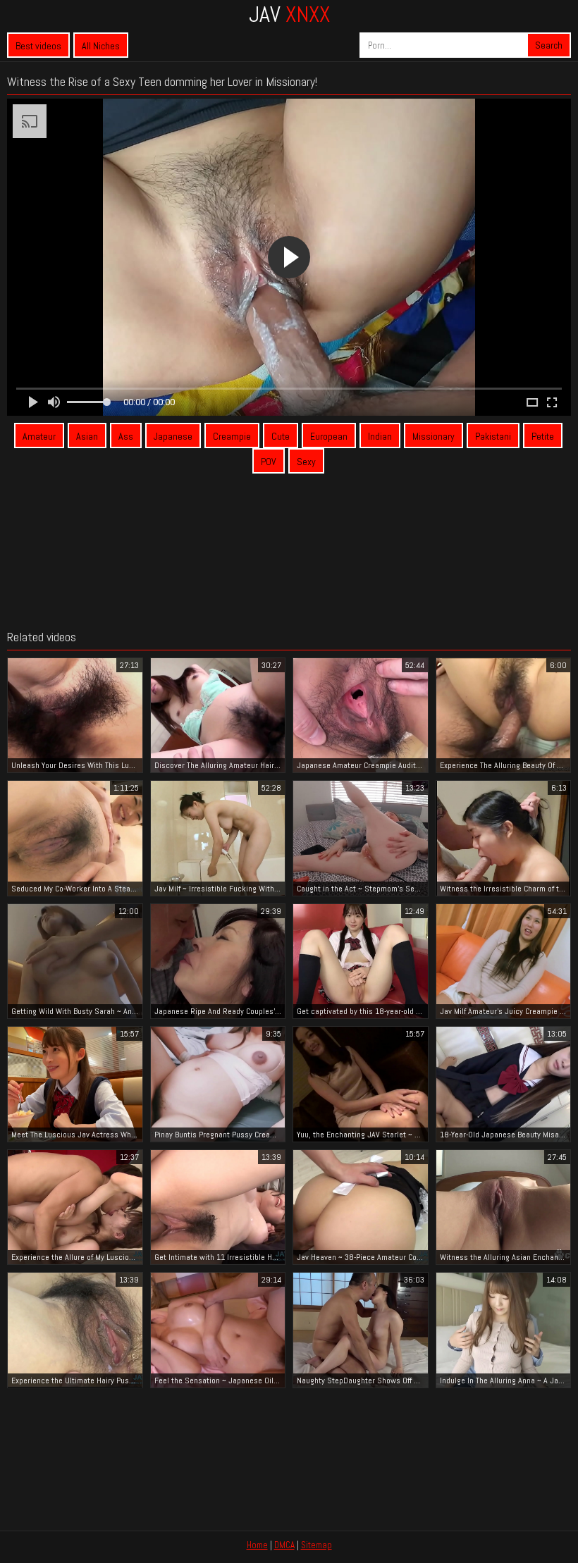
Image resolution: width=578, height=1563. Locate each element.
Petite (542, 436)
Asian (87, 436)
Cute (280, 436)
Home (257, 1545)
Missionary (433, 436)
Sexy (306, 461)
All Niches (101, 45)
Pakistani (493, 436)
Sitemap (316, 1545)
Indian (380, 436)
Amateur (39, 436)
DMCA (284, 1545)
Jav (289, 14)
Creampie (232, 436)
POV (268, 461)
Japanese (173, 436)
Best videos (38, 45)
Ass (125, 436)
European (329, 436)
